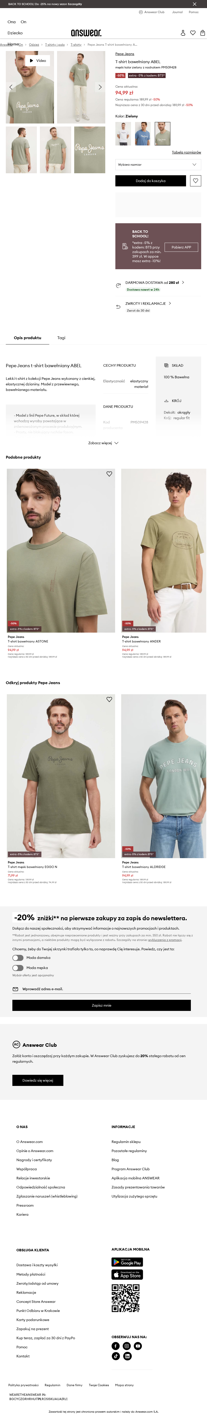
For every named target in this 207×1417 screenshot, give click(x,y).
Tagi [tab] (61, 337)
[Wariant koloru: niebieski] (143, 133)
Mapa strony (124, 1385)
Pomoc (22, 1347)
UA (55, 1399)
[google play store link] (127, 1262)
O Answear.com (29, 1141)
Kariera (22, 1214)
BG (11, 1399)
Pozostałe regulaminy (129, 1151)
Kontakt (23, 1356)
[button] (158, 164)
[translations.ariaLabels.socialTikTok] (116, 1356)
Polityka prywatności (23, 1385)
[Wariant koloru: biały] (123, 133)
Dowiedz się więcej (37, 1080)
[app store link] (127, 1274)
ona (12, 21)
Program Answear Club (131, 1169)
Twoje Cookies (99, 1385)
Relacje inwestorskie (33, 1178)
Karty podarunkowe (32, 1319)
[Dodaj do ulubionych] (195, 180)
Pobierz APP (181, 247)
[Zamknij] (195, 4)
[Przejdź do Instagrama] (127, 1346)
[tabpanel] (103, 396)
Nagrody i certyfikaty (34, 1160)
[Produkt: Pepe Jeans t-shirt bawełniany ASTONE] (61, 551)
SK (51, 1399)
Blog (115, 1160)
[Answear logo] (86, 33)
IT (37, 1399)
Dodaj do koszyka (151, 181)
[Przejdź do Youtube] (138, 1346)
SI (47, 1399)
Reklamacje (26, 1292)
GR (24, 1399)
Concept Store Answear (36, 1301)
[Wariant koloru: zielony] (162, 133)
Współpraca (26, 1169)
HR (29, 1399)
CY (16, 1399)
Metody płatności (30, 1274)
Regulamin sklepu (126, 1141)
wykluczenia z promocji (165, 940)
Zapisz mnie (101, 1005)
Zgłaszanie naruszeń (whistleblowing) (46, 1196)
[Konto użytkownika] (183, 33)
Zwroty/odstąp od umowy (37, 1283)
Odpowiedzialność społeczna (40, 1187)
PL (40, 1399)
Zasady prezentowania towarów (138, 1187)
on (23, 21)
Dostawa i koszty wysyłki (37, 1265)
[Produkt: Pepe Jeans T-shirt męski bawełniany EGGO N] (61, 776)
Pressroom (25, 1205)
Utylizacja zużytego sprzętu (134, 1196)
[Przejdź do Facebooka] (116, 1346)
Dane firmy (75, 1385)
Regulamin (52, 1385)
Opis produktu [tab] (27, 337)
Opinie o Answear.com (34, 1151)
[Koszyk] (203, 33)
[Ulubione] (193, 33)
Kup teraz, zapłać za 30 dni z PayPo (45, 1338)
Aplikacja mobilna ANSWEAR (136, 1178)
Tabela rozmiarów (186, 152)
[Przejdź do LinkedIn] (127, 1356)
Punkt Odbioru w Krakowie (38, 1310)
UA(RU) (62, 1399)
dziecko (15, 32)
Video (41, 60)
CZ (20, 1399)
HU (33, 1399)
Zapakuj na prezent (32, 1329)
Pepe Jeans (124, 54)
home (13, 43)
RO (44, 1399)
